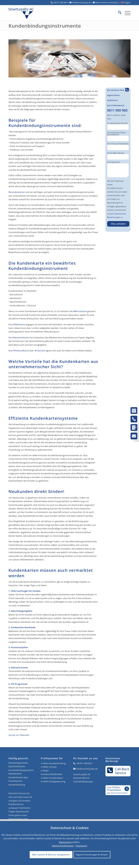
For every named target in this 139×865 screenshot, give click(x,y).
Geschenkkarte (21, 337)
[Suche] (118, 13)
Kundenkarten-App (18, 777)
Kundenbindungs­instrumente (44, 25)
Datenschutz (65, 842)
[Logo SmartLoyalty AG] (32, 13)
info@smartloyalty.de (87, 768)
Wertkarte (20, 324)
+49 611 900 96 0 (84, 763)
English (127, 2)
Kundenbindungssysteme (21, 770)
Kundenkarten (17, 192)
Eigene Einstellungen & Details (92, 854)
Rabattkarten (15, 773)
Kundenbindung (16, 784)
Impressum (81, 845)
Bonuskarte (81, 311)
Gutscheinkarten (16, 766)
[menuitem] (118, 13)
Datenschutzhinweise (62, 845)
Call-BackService (122, 771)
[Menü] (126, 13)
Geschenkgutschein (18, 762)
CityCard (40, 350)
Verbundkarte (22, 350)
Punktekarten (15, 780)
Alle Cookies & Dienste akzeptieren (51, 854)
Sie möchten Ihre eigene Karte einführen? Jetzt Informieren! (117, 100)
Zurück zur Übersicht (18, 735)
